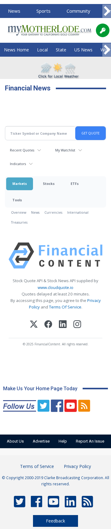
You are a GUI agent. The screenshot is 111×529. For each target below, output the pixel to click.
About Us (15, 441)
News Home (16, 50)
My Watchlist (65, 150)
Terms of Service (37, 466)
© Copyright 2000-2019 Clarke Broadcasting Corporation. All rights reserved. (55, 480)
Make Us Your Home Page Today (40, 388)
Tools (17, 200)
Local (42, 50)
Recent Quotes (22, 150)
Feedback (55, 521)
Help (63, 441)
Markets (19, 183)
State (61, 50)
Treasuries (19, 222)
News (14, 11)
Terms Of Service (65, 307)
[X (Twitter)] (33, 325)
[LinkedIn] (62, 325)
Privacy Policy (77, 466)
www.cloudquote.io (55, 287)
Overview (18, 212)
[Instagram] (77, 325)
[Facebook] (48, 325)
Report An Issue (90, 441)
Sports (43, 11)
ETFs (75, 183)
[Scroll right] (106, 11)
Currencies (53, 212)
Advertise (41, 441)
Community (78, 11)
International (77, 212)
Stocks (49, 183)
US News (83, 50)
